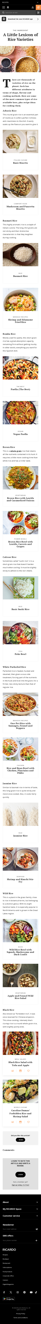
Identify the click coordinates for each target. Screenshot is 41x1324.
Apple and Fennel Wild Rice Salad (20, 997)
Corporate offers (8, 1276)
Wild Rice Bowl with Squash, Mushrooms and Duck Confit (20, 952)
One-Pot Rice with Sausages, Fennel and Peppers (20, 726)
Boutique (6, 1259)
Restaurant (6, 1263)
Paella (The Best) (20, 389)
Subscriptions (7, 1267)
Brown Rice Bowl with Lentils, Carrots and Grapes (20, 544)
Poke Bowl (20, 654)
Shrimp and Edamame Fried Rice (20, 321)
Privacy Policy (20, 1314)
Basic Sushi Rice (20, 609)
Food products (7, 1272)
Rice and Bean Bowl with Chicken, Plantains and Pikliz (20, 770)
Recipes (5, 1255)
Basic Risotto (20, 162)
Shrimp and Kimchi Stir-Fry (20, 880)
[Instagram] (18, 1292)
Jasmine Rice (20, 835)
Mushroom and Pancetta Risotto (20, 207)
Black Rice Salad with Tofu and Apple (20, 1064)
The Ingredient (20, 30)
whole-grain (16, 451)
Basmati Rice (20, 276)
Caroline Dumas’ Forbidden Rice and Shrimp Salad (20, 1113)
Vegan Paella (20, 434)
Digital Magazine (8, 1284)
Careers (5, 1280)
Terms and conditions (20, 1318)
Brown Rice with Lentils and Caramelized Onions (20, 499)
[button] (38, 7)
